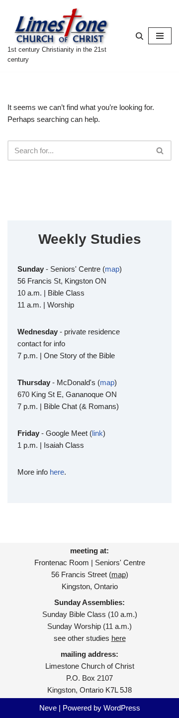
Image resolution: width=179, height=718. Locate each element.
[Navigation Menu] (160, 35)
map (112, 269)
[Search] (139, 36)
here (57, 472)
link (97, 433)
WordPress (121, 708)
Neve (48, 708)
